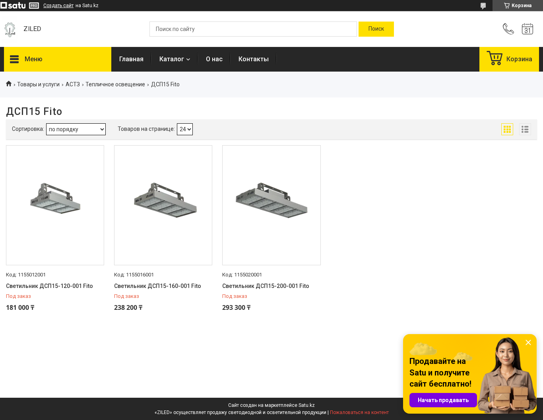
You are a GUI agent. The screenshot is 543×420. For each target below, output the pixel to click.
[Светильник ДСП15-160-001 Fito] (163, 205)
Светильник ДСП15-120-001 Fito (49, 286)
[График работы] (527, 29)
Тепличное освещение (115, 84)
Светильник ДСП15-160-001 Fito (157, 286)
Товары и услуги (38, 84)
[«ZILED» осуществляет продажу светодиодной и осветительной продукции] (9, 29)
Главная (131, 59)
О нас (214, 59)
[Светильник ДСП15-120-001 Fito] (55, 205)
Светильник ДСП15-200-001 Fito (265, 286)
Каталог (171, 59)
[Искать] (376, 29)
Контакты (254, 59)
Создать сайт (58, 5)
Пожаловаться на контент (359, 412)
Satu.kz (307, 405)
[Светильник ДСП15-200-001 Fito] (271, 205)
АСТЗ (73, 84)
